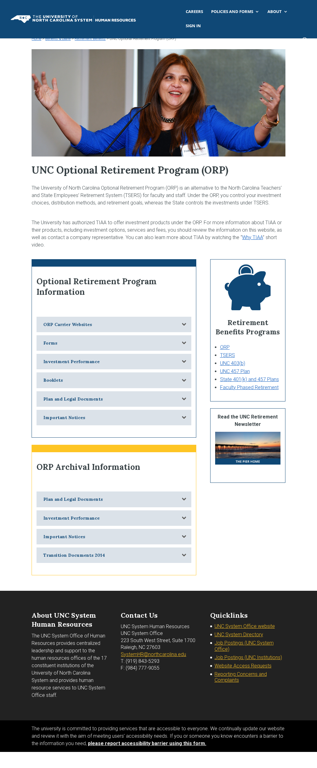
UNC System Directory (239, 634)
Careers (194, 11)
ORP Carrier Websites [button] (67, 324)
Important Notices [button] (64, 417)
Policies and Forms (232, 11)
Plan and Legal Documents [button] (73, 399)
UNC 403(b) (232, 363)
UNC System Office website (245, 626)
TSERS (227, 355)
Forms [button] (50, 343)
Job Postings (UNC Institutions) (248, 657)
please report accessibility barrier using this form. (147, 743)
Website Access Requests (243, 666)
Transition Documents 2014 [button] (74, 555)
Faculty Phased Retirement (249, 387)
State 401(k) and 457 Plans (249, 379)
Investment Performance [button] (71, 361)
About (274, 11)
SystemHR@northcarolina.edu (153, 654)
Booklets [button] (53, 380)
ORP (225, 347)
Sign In (193, 25)
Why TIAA (252, 237)
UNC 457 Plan (235, 371)
